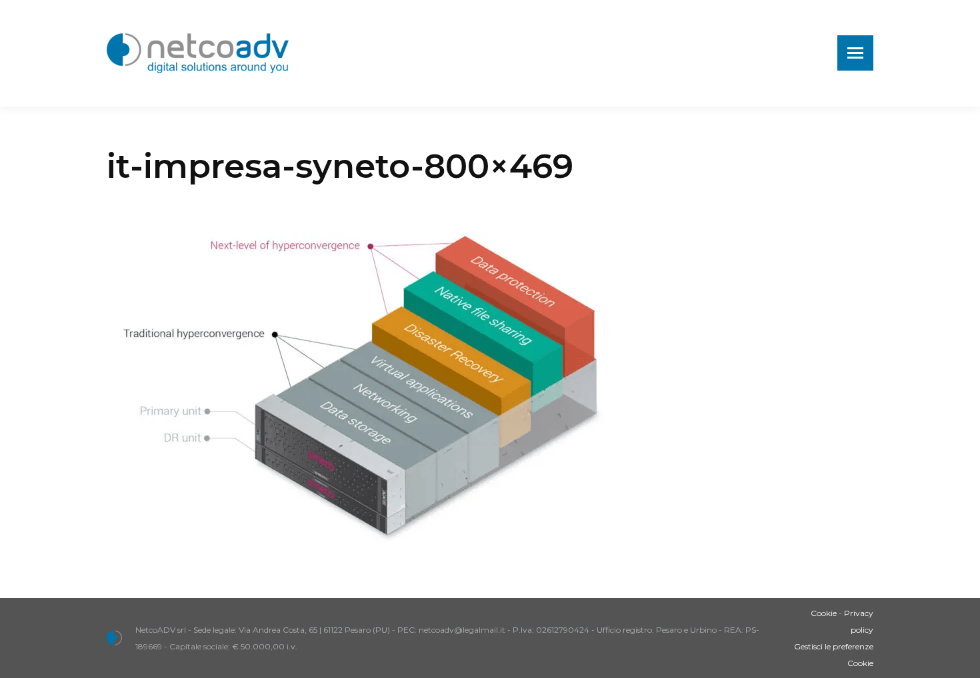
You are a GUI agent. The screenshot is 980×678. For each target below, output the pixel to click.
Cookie (824, 613)
